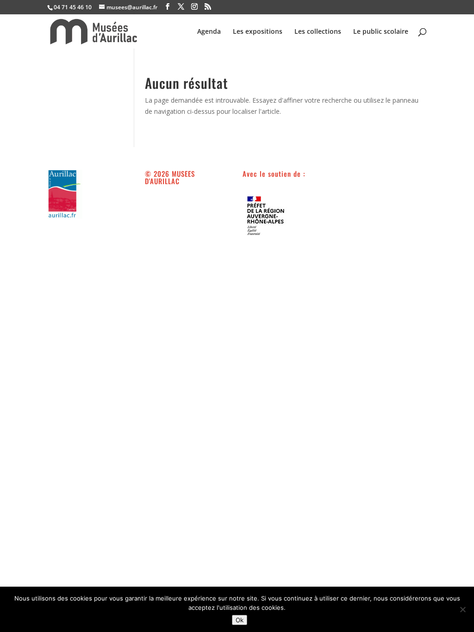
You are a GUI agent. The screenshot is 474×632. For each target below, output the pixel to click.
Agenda (209, 32)
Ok (239, 620)
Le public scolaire (380, 32)
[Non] (462, 609)
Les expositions (257, 32)
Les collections (317, 32)
